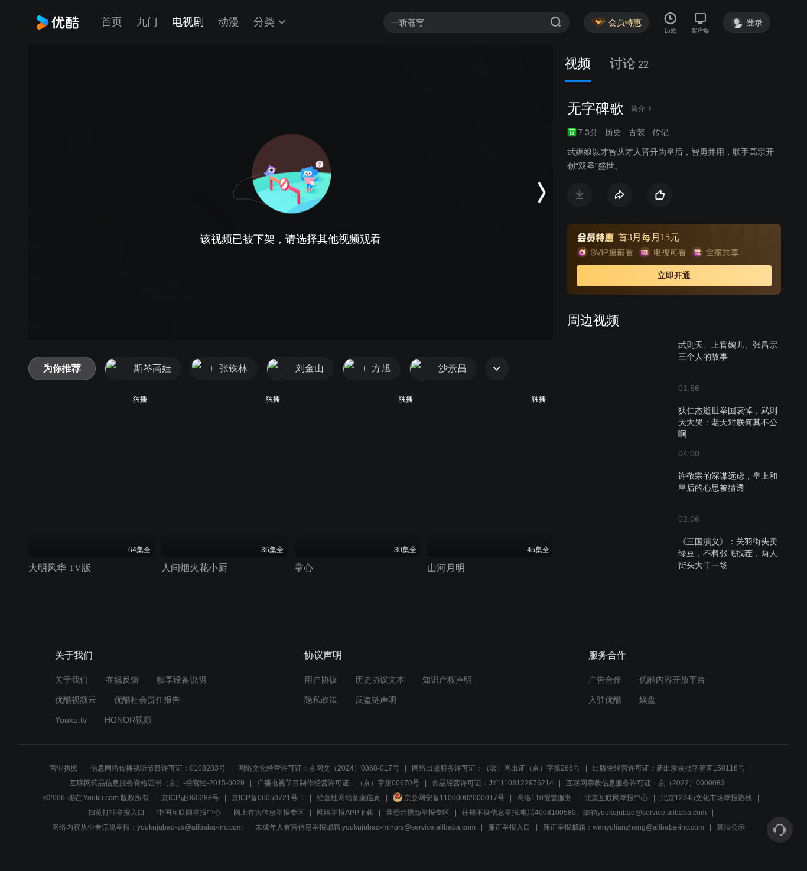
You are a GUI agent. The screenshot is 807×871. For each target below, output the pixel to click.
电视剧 (188, 22)
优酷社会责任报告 (147, 699)
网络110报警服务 (544, 798)
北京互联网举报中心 (616, 798)
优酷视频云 (75, 699)
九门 (147, 22)
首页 (111, 22)
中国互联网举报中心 (189, 812)
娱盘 (647, 699)
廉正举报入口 (509, 827)
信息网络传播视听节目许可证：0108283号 (158, 768)
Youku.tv (71, 720)
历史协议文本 (380, 679)
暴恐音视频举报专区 (418, 812)
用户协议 (320, 679)
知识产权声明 (447, 679)
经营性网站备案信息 (348, 798)
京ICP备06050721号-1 (268, 798)
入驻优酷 (604, 699)
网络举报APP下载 (345, 812)
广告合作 (604, 679)
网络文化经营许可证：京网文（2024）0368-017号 (318, 768)
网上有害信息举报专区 (268, 812)
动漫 (228, 22)
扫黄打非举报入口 (116, 812)
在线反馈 (122, 679)
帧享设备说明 (181, 679)
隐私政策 (320, 699)
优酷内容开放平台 (672, 679)
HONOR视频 (128, 720)
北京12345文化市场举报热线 (706, 798)
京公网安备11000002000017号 (454, 798)
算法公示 (731, 827)
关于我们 (71, 679)
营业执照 (64, 768)
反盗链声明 (375, 699)
